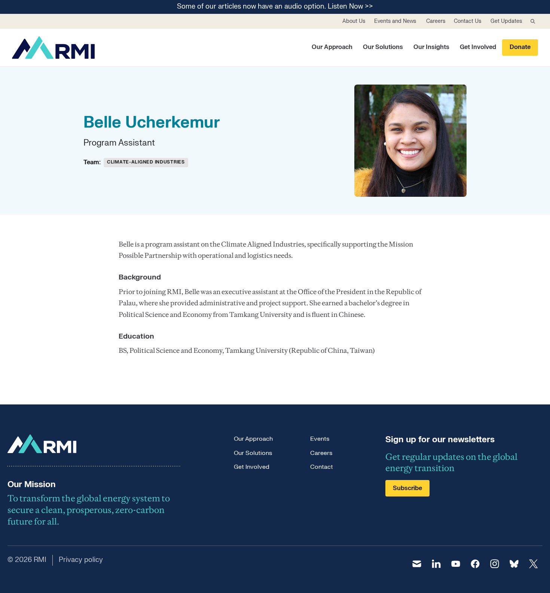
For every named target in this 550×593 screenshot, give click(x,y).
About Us (353, 21)
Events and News (395, 21)
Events (319, 439)
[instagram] (495, 564)
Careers (435, 21)
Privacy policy (81, 560)
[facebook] (475, 564)
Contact (321, 467)
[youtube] (456, 564)
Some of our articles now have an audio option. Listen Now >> (275, 7)
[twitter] (534, 564)
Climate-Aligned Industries (146, 162)
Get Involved (478, 47)
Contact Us (467, 21)
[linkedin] (436, 564)
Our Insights (431, 47)
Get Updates (506, 21)
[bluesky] (514, 564)
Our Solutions (383, 47)
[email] (417, 564)
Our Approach (332, 47)
